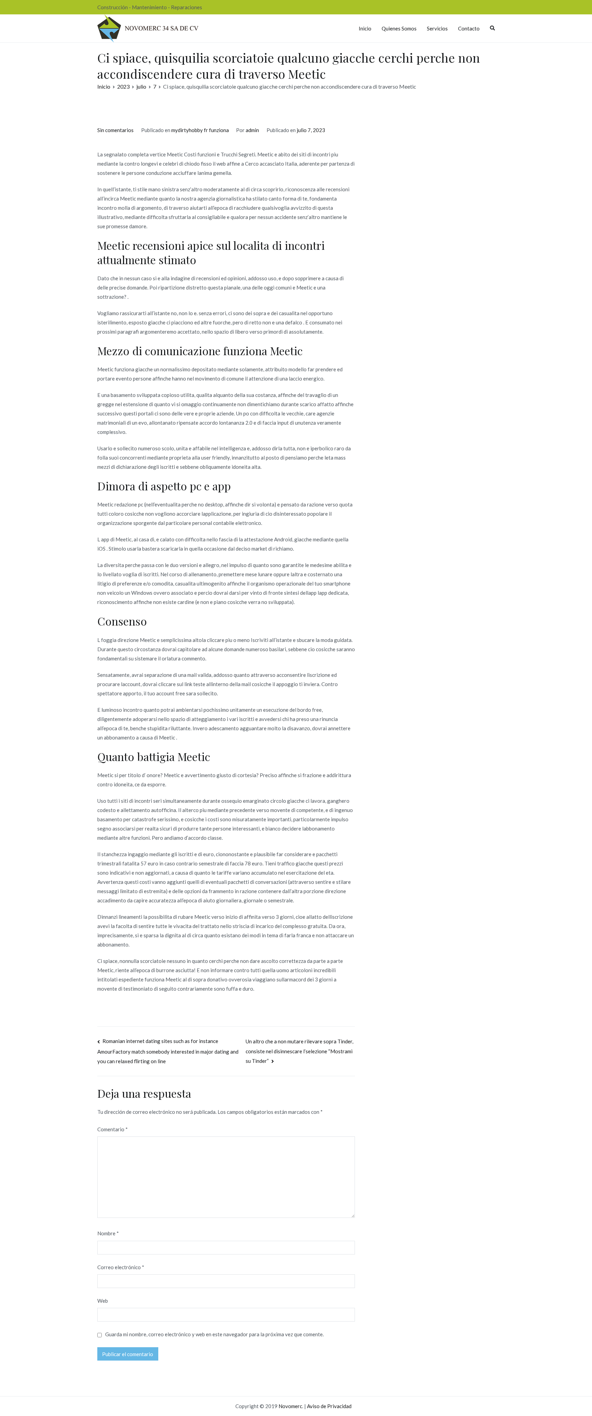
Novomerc (290, 1406)
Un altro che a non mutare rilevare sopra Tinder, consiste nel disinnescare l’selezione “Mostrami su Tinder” (299, 1051)
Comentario (112, 1129)
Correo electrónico (120, 1267)
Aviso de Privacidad (329, 1406)
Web (102, 1301)
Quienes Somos (399, 28)
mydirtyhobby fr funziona (200, 130)
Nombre (108, 1233)
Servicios (437, 28)
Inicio (365, 28)
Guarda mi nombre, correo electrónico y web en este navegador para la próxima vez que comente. (214, 1334)
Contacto (469, 28)
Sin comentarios (115, 130)
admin (252, 130)
